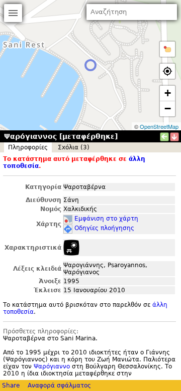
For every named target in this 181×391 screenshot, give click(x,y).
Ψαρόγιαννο (52, 366)
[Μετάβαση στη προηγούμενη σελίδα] (164, 136)
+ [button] (167, 93)
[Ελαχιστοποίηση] (174, 136)
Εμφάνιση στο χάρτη (106, 218)
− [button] (167, 108)
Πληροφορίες (28, 147)
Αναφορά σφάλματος (59, 385)
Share (11, 385)
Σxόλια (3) (73, 147)
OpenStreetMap (159, 126)
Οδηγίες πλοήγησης (104, 228)
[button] (167, 49)
